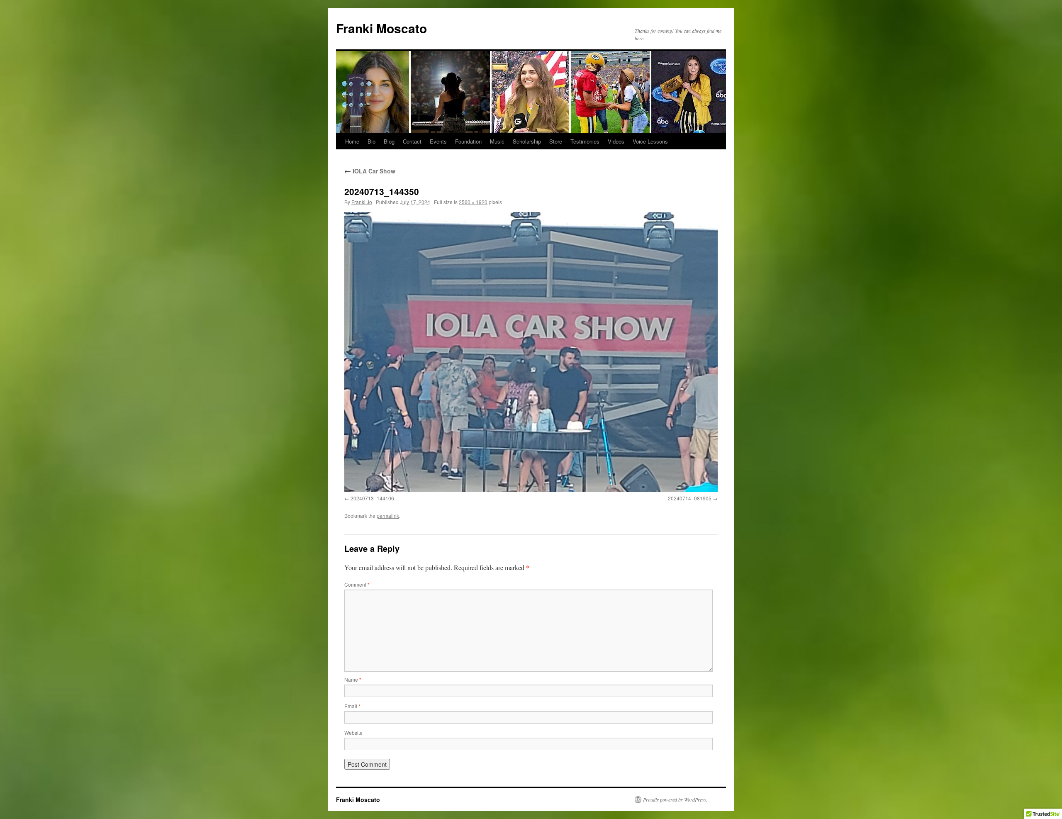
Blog (389, 141)
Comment (357, 584)
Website (353, 732)
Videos (616, 141)
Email (352, 705)
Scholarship (527, 141)
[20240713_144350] (531, 352)
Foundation (468, 141)
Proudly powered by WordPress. (675, 799)
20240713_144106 (372, 498)
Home (352, 141)
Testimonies (584, 141)
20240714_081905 (689, 498)
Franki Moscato (381, 28)
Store (555, 141)
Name (352, 679)
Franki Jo (361, 201)
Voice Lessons (650, 141)
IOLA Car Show (369, 171)
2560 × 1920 (473, 201)
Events (438, 141)
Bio (371, 141)
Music (497, 141)
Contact (412, 141)
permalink (388, 515)
